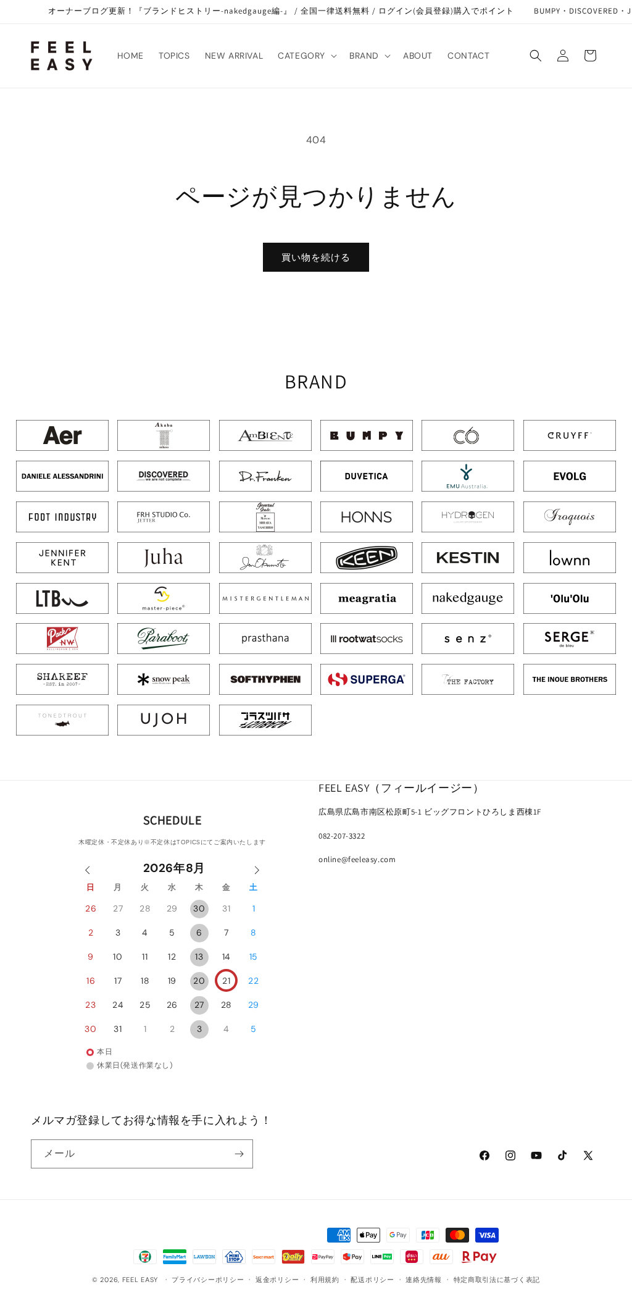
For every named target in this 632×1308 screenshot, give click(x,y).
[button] (306, 56)
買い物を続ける (316, 257)
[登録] (238, 1153)
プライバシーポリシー (208, 1279)
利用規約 (324, 1279)
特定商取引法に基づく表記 (497, 1279)
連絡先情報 (423, 1279)
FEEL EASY (140, 1279)
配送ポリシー (372, 1279)
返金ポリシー (277, 1279)
